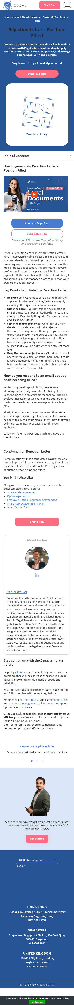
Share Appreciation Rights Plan (26, 503)
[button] (32, 761)
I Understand (37, 1002)
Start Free (50, 5)
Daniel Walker (16, 592)
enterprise (60, 699)
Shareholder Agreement (21, 492)
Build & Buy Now (37, 234)
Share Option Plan (18, 507)
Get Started (37, 838)
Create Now (37, 521)
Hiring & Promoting (31, 16)
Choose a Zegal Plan (37, 223)
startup (29, 699)
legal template (19, 672)
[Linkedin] (37, 575)
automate (48, 703)
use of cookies (62, 998)
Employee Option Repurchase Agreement (32, 500)
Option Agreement (18, 496)
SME (37, 699)
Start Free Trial (37, 74)
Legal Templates (11, 16)
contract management (24, 703)
